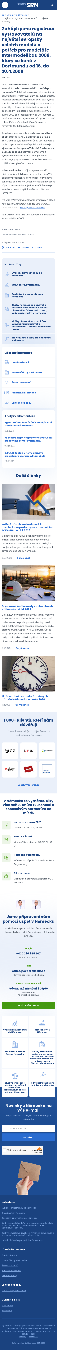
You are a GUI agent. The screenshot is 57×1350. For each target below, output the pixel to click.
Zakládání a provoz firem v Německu (19, 1218)
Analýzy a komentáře (19, 416)
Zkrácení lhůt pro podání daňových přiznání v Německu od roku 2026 (25, 698)
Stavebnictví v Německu (13, 1213)
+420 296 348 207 (28, 953)
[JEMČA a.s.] (28, 769)
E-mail (38, 247)
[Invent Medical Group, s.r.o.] (47, 769)
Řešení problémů (10, 1265)
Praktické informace (11, 1271)
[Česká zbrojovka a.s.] (10, 750)
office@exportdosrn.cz (32, 207)
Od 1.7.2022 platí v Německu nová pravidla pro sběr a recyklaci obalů (24, 457)
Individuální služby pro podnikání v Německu (23, 1240)
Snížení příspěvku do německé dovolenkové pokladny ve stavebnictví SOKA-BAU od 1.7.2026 (27, 527)
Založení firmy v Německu (14, 1260)
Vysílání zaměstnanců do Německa (19, 1208)
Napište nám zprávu (28, 1005)
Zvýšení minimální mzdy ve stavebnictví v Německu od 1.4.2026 (28, 607)
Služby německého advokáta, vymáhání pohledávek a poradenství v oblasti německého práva (28, 1234)
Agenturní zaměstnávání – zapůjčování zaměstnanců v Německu (28, 426)
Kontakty (22, 1337)
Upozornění (33, 1337)
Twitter (25, 247)
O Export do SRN (11, 1299)
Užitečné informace (18, 353)
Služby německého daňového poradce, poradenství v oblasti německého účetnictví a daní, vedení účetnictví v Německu (27, 1225)
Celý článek (23, 558)
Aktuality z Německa (17, 15)
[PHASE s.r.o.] (10, 769)
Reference (7, 1311)
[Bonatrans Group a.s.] (47, 750)
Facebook (11, 247)
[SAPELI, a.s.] (28, 750)
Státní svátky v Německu (14, 1290)
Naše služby (12, 264)
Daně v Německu (10, 1255)
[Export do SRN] (3, 15)
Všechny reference (28, 785)
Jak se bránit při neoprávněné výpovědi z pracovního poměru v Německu (28, 442)
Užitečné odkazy (9, 1275)
